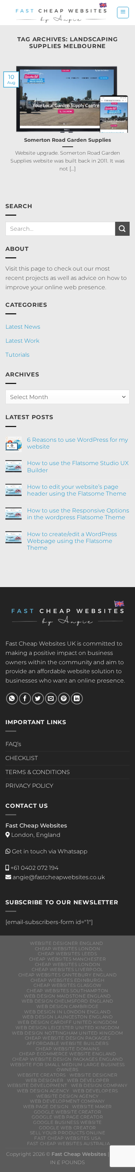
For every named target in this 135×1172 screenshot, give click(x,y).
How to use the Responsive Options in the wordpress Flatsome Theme (78, 514)
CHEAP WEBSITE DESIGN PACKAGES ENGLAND (67, 1059)
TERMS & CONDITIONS (37, 772)
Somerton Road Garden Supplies (67, 140)
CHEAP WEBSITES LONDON (67, 948)
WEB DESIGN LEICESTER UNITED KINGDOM (67, 1027)
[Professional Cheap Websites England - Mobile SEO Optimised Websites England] (61, 12)
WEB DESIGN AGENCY (43, 1090)
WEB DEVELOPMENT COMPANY (67, 1101)
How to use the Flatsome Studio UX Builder (78, 466)
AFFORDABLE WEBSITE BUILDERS (68, 1043)
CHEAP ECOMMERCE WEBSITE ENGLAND (67, 1053)
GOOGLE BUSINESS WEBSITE (67, 1122)
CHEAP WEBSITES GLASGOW (67, 985)
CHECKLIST (21, 758)
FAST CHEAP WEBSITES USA (67, 1138)
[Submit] (122, 229)
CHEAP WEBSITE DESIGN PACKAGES (68, 1038)
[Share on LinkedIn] (77, 698)
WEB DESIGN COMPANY (99, 1085)
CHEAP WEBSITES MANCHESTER (67, 959)
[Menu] (123, 12)
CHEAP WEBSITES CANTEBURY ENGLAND (67, 975)
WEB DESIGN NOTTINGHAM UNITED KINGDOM (67, 1033)
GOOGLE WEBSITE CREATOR (67, 1112)
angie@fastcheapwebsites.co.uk (58, 877)
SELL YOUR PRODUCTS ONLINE (67, 1132)
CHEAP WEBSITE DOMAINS (68, 1048)
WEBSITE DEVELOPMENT (37, 1085)
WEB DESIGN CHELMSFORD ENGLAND (67, 1001)
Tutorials (17, 354)
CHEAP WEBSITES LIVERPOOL (67, 969)
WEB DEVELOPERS (95, 1090)
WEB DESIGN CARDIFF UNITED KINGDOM (67, 1022)
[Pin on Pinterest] (64, 698)
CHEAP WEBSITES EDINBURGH (68, 980)
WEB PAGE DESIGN (45, 1106)
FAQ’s (13, 744)
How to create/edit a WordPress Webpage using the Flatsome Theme (72, 541)
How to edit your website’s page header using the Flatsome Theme (76, 490)
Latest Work (22, 340)
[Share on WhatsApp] (12, 698)
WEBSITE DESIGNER (93, 1075)
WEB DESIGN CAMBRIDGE (67, 1006)
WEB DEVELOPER (88, 1080)
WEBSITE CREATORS (41, 1075)
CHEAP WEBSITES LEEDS (67, 953)
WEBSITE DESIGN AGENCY (67, 1096)
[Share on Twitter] (38, 698)
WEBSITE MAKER (92, 1106)
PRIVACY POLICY (29, 785)
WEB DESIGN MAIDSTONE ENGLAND (67, 996)
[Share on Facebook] (25, 698)
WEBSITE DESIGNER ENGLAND (66, 943)
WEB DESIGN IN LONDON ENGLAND (67, 1011)
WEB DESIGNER (44, 1080)
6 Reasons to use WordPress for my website (77, 443)
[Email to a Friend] (51, 698)
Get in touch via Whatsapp (49, 851)
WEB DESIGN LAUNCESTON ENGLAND (67, 1016)
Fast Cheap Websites (35, 643)
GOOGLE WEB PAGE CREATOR (67, 1117)
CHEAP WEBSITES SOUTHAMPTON (67, 990)
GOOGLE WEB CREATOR (67, 1127)
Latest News (22, 326)
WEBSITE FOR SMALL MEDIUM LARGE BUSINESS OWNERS (67, 1067)
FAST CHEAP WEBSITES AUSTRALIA (68, 1143)
